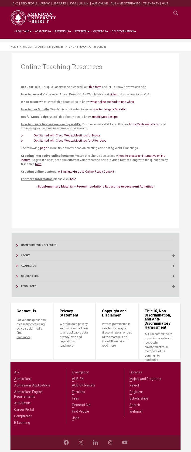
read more (23, 337)
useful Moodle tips (105, 116)
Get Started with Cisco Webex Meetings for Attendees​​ (70, 140)
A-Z (17, 372)
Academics (42, 31)
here (73, 179)
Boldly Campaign (123, 31)
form (38, 164)
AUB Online (100, 3)
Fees (75, 398)
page (43, 148)
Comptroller (23, 416)
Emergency (80, 372)
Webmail (136, 411)
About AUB (22, 31)
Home (14, 46)
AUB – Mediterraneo (125, 3)
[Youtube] (125, 442)
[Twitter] (80, 442)
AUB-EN (78, 379)
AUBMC (45, 3)
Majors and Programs (145, 379)
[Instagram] (110, 442)
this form (95, 87)
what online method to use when (112, 102)
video (113, 94)
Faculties (78, 392)
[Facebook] (66, 442)
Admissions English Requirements (28, 394)
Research (81, 31)
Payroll (135, 385)
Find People (29, 3)
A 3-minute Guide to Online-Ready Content (86, 171)
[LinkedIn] (95, 442)
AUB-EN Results (83, 385)
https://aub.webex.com (144, 124)
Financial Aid (81, 405)
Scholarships (139, 398)
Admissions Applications (32, 385)
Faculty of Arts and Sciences (43, 46)
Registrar (136, 392)
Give (165, 3)
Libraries (59, 3)
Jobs (72, 3)
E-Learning (22, 422)
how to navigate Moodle (109, 109)
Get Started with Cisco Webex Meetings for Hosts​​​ (67, 135)
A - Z (15, 3)
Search (135, 405)
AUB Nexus (22, 403)
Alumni (84, 3)
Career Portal (24, 409)
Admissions (62, 31)
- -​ (95, 186)
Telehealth (151, 3)
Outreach (99, 31)
